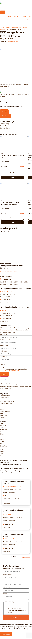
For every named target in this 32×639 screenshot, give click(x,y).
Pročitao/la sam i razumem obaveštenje (17, 370)
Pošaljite (4, 374)
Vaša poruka (4, 356)
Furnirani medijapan (12, 41)
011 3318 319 (14, 284)
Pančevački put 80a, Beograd (9, 271)
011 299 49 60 (4, 284)
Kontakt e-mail (4, 345)
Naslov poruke (4, 351)
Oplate (2, 153)
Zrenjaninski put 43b (7, 291)
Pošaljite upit (16, 617)
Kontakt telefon (5, 340)
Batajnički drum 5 (6, 310)
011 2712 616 (4, 302)
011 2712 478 (14, 282)
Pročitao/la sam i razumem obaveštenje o (17, 610)
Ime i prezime (4, 334)
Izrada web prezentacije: (11, 464)
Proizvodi (8, 27)
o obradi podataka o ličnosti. (17, 369)
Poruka (5, 593)
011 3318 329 (24, 282)
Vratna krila (5, 231)
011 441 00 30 (4, 321)
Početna (2, 27)
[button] (16, 81)
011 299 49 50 (4, 282)
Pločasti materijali (16, 27)
